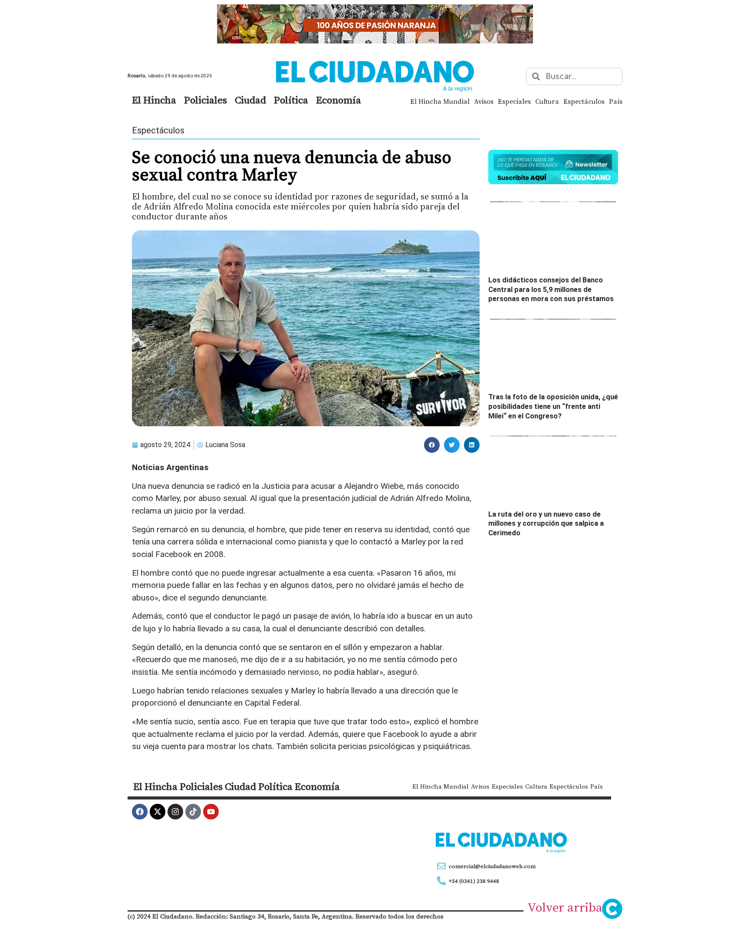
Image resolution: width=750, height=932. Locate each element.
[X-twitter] (157, 811)
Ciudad (250, 100)
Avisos (483, 101)
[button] (432, 445)
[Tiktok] (193, 811)
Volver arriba (564, 907)
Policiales (205, 100)
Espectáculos (584, 101)
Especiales (514, 101)
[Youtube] (211, 811)
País (615, 101)
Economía (338, 100)
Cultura (547, 101)
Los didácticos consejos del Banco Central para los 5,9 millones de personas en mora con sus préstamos (551, 289)
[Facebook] (140, 811)
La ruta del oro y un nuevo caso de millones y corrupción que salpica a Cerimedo (546, 523)
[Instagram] (175, 811)
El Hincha (154, 100)
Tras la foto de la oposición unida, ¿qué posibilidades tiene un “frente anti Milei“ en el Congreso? (553, 406)
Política (291, 100)
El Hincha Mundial (440, 101)
